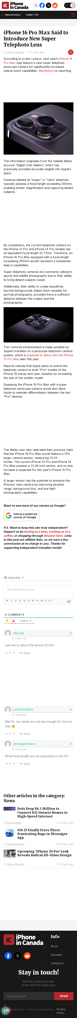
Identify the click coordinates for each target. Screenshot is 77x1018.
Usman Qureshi (15, 52)
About (54, 946)
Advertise (56, 954)
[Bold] (7, 600)
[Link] (41, 600)
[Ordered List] (24, 600)
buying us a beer (35, 531)
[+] (50, 600)
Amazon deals (13, 15)
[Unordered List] (28, 600)
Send (64, 996)
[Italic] (11, 600)
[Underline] (15, 600)
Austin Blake (14, 822)
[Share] (70, 52)
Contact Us (57, 963)
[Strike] (20, 600)
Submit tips (32, 15)
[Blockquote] (33, 600)
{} (45, 600)
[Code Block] (37, 600)
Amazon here (53, 535)
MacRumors (46, 70)
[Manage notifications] (8, 1010)
